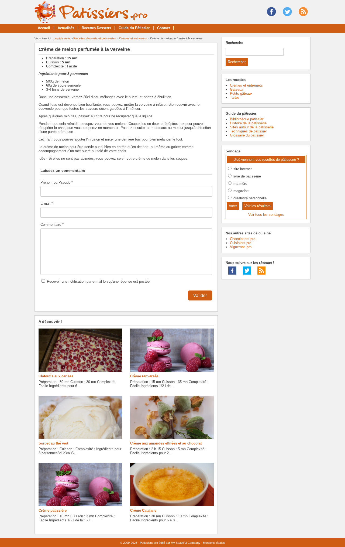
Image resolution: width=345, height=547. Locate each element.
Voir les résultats (257, 206)
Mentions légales (214, 542)
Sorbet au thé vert (53, 443)
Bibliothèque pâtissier (246, 119)
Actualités (66, 28)
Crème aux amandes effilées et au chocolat (166, 443)
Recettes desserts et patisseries (94, 38)
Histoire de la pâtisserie (248, 123)
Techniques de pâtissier (248, 131)
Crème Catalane (143, 510)
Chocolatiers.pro (242, 239)
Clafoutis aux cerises (56, 376)
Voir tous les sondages (266, 215)
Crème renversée (144, 376)
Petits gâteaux (241, 93)
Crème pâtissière (53, 510)
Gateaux (236, 89)
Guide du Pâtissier (134, 28)
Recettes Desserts (96, 28)
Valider (200, 295)
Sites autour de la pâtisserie (252, 127)
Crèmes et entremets (133, 38)
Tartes (235, 97)
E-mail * (46, 203)
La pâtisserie (61, 38)
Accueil (44, 28)
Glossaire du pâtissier (247, 135)
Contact (163, 28)
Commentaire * (52, 225)
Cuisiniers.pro (240, 243)
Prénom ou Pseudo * (56, 182)
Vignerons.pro (240, 247)
